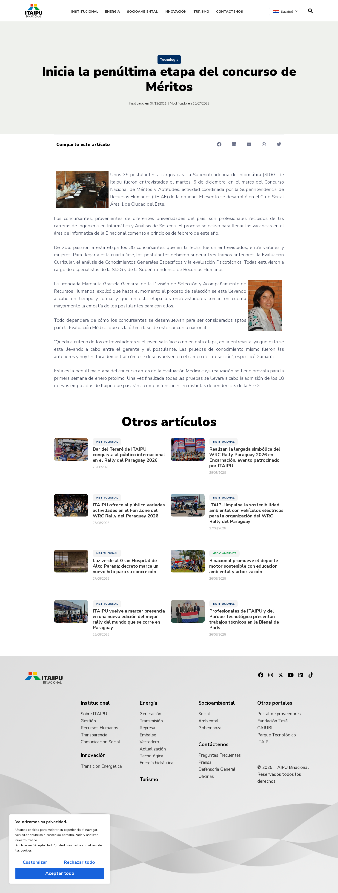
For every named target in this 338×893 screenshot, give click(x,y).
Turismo (201, 11)
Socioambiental (142, 11)
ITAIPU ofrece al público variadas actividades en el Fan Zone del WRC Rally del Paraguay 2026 (129, 510)
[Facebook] (260, 675)
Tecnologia (169, 59)
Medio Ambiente (224, 553)
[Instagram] (270, 675)
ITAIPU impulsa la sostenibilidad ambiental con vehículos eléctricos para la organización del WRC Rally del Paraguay (246, 513)
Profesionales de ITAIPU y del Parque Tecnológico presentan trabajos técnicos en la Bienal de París (244, 619)
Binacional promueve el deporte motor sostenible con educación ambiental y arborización (243, 566)
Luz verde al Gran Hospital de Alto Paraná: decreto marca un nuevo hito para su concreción (125, 566)
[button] (219, 144)
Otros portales (274, 703)
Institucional (84, 11)
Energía (112, 11)
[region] (59, 849)
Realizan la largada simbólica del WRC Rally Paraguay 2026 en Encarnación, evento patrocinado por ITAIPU (244, 457)
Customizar (35, 862)
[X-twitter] (281, 675)
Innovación (175, 11)
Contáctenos (229, 11)
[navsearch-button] (310, 10)
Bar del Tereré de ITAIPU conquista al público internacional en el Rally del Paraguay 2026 (129, 454)
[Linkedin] (301, 675)
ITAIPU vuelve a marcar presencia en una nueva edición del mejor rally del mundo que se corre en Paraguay (129, 619)
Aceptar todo (59, 873)
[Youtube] (290, 675)
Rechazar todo (79, 862)
